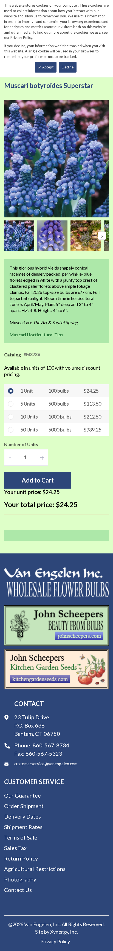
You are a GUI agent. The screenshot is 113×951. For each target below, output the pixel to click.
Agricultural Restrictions (35, 868)
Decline (68, 67)
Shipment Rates (23, 827)
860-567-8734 (51, 745)
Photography (20, 879)
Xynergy (59, 932)
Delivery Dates (22, 816)
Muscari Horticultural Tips (36, 334)
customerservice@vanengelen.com (45, 763)
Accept (47, 67)
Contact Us (18, 889)
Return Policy (21, 858)
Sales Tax (15, 848)
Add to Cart (38, 480)
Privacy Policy (55, 941)
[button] (20, 235)
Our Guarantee (22, 795)
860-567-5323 (44, 753)
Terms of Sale (20, 837)
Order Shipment (24, 806)
